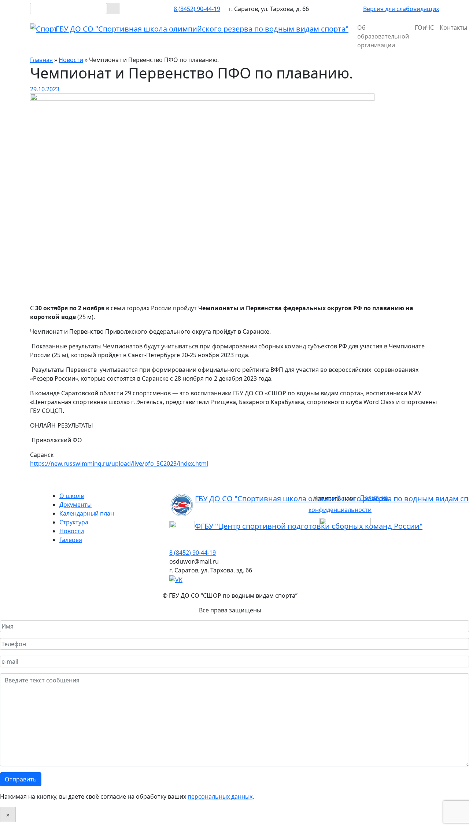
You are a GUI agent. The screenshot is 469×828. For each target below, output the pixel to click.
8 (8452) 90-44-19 (197, 9)
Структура (73, 522)
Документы (75, 505)
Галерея (70, 540)
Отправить (21, 779)
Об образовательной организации (383, 36)
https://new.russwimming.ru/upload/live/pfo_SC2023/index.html (119, 463)
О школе (71, 496)
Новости (71, 531)
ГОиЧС (424, 27)
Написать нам (333, 498)
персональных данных (220, 796)
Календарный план (86, 513)
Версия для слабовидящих (401, 9)
